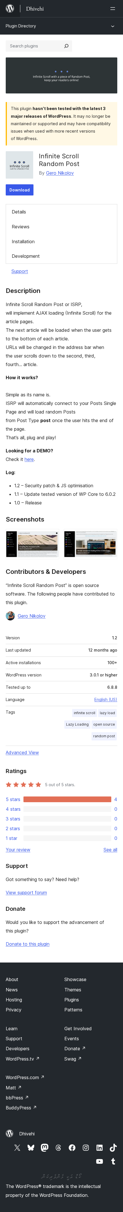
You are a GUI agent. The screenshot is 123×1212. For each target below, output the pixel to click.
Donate (75, 1048)
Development (26, 256)
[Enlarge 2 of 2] (109, 537)
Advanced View (22, 752)
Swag (73, 1059)
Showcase (75, 979)
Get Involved (78, 1028)
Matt (14, 1088)
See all (110, 849)
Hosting (14, 1000)
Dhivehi (27, 1134)
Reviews (20, 226)
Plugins (71, 1000)
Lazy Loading (77, 724)
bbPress (17, 1098)
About (12, 979)
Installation (23, 241)
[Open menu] (114, 8)
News (12, 990)
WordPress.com (25, 1077)
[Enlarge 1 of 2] (51, 537)
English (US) (105, 699)
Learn (11, 1028)
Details (19, 212)
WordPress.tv (23, 1059)
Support (19, 271)
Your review (18, 849)
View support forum (26, 892)
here (29, 459)
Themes (72, 990)
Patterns (73, 1010)
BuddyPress (21, 1108)
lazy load (107, 713)
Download (19, 189)
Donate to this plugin (27, 944)
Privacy (13, 1010)
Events (71, 1038)
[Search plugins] (66, 46)
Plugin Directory (21, 25)
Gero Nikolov (60, 173)
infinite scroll (84, 713)
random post (104, 736)
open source (104, 724)
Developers (17, 1048)
